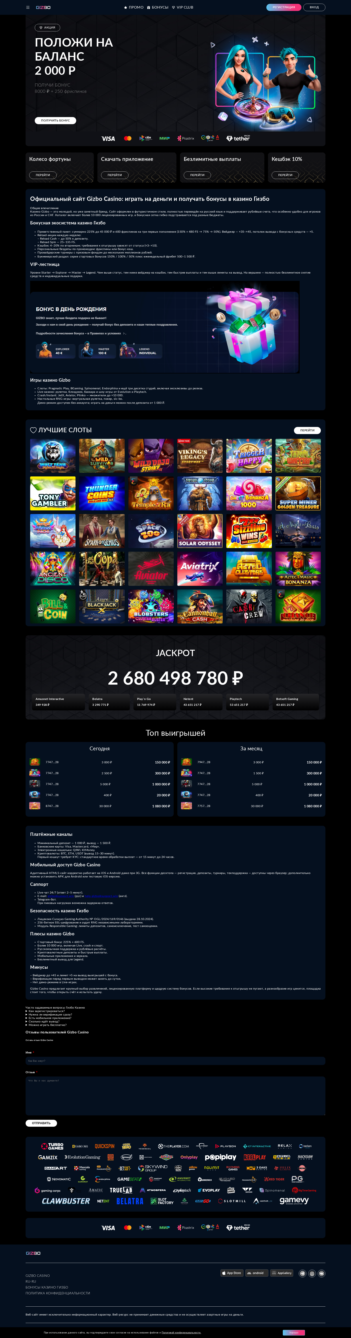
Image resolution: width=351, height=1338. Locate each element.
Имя (29, 1052)
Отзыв (30, 1072)
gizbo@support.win (61, 896)
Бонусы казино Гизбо (47, 1287)
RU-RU (31, 1281)
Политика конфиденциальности (58, 1293)
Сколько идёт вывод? (44, 1021)
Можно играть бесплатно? (48, 1025)
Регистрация (284, 7)
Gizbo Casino (38, 1276)
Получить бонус (55, 120)
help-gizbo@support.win (101, 896)
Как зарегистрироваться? (47, 1011)
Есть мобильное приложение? (50, 1018)
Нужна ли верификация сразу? (50, 1014)
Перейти (43, 175)
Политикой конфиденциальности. (181, 1332)
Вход (314, 7)
